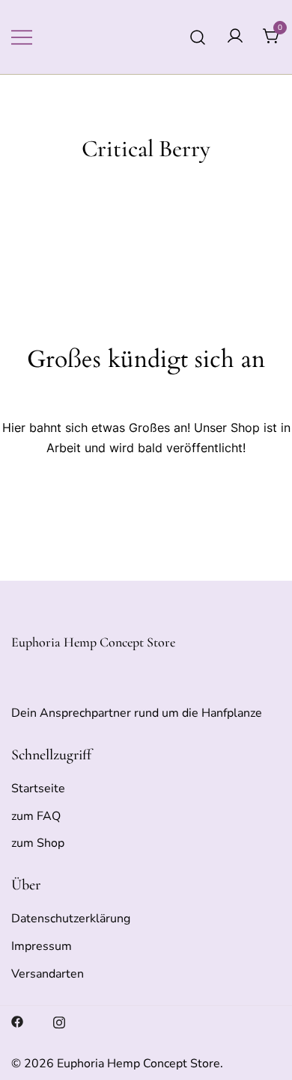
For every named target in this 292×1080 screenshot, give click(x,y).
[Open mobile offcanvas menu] (21, 37)
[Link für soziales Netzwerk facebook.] (17, 1021)
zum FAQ (36, 816)
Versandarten (47, 974)
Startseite (38, 788)
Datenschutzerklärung (70, 918)
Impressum (41, 946)
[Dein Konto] (235, 37)
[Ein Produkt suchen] (198, 37)
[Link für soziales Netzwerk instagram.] (59, 1021)
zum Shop (37, 843)
